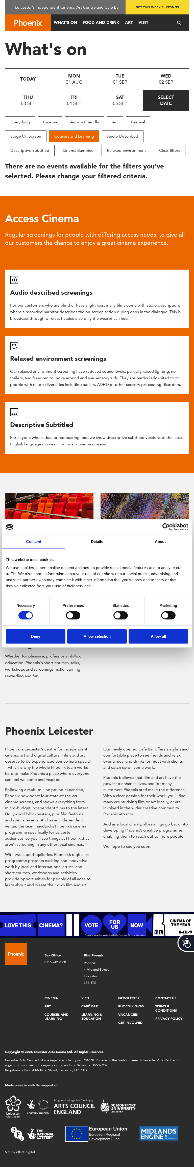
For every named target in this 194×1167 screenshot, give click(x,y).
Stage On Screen (25, 136)
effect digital (25, 1152)
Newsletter (128, 998)
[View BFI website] (32, 1133)
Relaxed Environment (126, 150)
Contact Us (165, 998)
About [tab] (160, 541)
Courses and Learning (74, 136)
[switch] (73, 615)
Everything (20, 122)
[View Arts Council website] (61, 1106)
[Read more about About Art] (145, 515)
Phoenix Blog (131, 1006)
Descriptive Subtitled (29, 150)
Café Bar (89, 1006)
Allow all (158, 636)
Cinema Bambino (78, 150)
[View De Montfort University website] (118, 1106)
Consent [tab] (33, 541)
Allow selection (97, 636)
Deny (35, 636)
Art (129, 22)
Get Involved (130, 1023)
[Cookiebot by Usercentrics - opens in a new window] (166, 527)
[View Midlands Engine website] (159, 1133)
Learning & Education (91, 1017)
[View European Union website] (99, 1133)
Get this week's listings (157, 7)
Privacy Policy (168, 1019)
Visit (143, 22)
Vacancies (128, 1015)
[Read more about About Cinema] (49, 515)
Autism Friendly (84, 122)
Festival (138, 122)
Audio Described (122, 136)
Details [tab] (97, 541)
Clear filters (169, 150)
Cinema (50, 122)
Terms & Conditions (166, 1008)
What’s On (65, 22)
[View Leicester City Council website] (13, 1106)
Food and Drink (101, 22)
